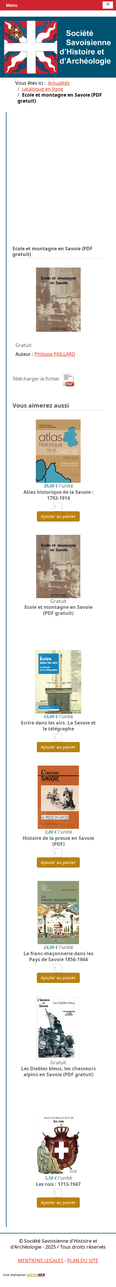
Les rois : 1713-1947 (58, 1184)
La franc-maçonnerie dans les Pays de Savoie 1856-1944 (58, 956)
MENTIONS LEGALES (40, 1260)
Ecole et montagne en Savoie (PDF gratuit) (58, 610)
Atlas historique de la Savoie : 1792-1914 (58, 495)
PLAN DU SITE (82, 1260)
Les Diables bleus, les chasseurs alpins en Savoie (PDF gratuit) (58, 1071)
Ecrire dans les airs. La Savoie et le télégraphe (58, 726)
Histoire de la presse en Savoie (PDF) (58, 841)
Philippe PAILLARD (55, 354)
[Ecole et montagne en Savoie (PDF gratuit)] (58, 299)
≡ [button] (107, 4)
